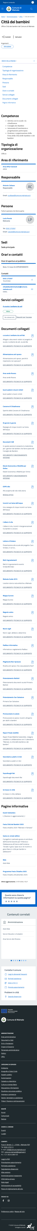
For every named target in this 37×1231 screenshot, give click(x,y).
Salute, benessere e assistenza (12, 1098)
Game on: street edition (11, 836)
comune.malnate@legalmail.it (15, 1152)
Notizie (3, 1119)
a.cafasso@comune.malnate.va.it (19, 195)
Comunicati (5, 1115)
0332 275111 (9, 1147)
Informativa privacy (8, 1179)
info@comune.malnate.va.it (16, 1149)
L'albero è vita (8, 522)
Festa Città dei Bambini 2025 (13, 824)
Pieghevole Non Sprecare (12, 661)
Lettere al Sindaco (9, 541)
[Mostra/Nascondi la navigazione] (2, 8)
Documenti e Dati (7, 1040)
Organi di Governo (7, 1046)
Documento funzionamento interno (15, 456)
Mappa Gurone (8, 595)
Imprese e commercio (8, 1094)
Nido (4, 860)
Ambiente (4, 1068)
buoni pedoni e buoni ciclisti (13, 390)
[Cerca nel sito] (31, 8)
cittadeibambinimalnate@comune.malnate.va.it (15, 288)
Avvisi (3, 1112)
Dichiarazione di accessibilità (11, 1185)
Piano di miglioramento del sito (12, 1189)
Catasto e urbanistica (8, 1081)
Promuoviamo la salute (11, 714)
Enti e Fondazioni (7, 1043)
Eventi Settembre (9, 813)
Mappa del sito (19, 1211)
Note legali (5, 1182)
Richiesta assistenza (8, 1165)
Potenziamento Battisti (11, 678)
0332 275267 (11, 228)
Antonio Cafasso (9, 185)
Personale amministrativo (10, 1050)
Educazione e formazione (10, 1088)
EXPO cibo (6, 486)
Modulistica (8, 495)
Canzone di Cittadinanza (11, 406)
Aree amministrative (8, 1037)
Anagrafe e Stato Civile (9, 1071)
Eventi (3, 1130)
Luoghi (3, 1133)
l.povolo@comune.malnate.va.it (18, 231)
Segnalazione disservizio (9, 1169)
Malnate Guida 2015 (10, 579)
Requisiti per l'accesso (24, 317)
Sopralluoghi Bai (9, 773)
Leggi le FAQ (5, 1159)
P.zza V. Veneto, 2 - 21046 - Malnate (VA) (15, 1144)
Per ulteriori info (9, 317)
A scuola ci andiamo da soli (12, 306)
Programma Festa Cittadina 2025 (15, 871)
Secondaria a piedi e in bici (12, 757)
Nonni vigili (7, 628)
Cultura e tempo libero (9, 1084)
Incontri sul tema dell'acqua (13, 503)
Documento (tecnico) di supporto (17, 346)
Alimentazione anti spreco (12, 354)
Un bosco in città (9, 790)
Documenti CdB (8, 442)
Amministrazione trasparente (11, 1175)
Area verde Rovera (9, 373)
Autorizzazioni (6, 1078)
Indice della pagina (9, 61)
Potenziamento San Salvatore (13, 697)
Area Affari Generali (10, 166)
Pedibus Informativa (10, 645)
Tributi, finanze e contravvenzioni (13, 1101)
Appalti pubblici (6, 1074)
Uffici (3, 1056)
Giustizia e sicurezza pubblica (11, 1091)
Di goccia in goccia (9, 423)
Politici (3, 1053)
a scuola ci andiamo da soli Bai (14, 335)
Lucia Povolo (7, 218)
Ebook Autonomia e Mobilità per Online (14, 467)
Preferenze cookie (7, 1211)
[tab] (11, 960)
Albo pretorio (5, 1172)
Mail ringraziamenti (10, 560)
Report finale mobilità (10, 733)
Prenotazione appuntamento (11, 1162)
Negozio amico (8, 612)
